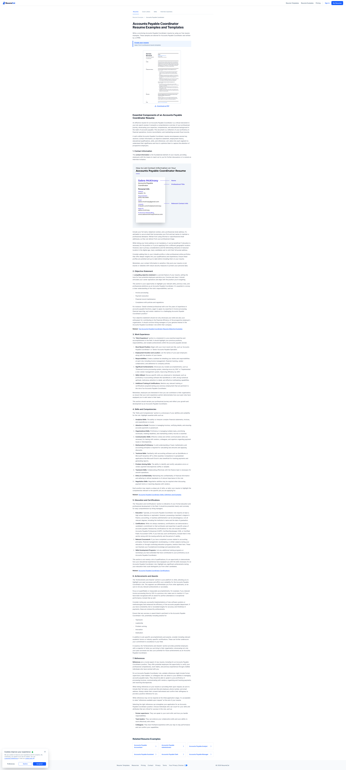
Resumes (135, 11)
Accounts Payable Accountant (140, 746)
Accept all (39, 764)
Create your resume (141, 43)
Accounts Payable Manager (198, 754)
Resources (135, 765)
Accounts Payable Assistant (144, 754)
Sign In (327, 3)
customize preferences (11, 758)
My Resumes (337, 3)
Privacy (157, 765)
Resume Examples (307, 3)
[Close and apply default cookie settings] (45, 752)
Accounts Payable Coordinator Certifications (154, 570)
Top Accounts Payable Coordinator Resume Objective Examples (160, 329)
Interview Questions (166, 11)
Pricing (318, 3)
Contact (150, 765)
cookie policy (29, 758)
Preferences (11, 764)
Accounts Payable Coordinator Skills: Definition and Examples (160, 495)
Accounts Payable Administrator (168, 746)
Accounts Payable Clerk (170, 754)
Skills (155, 11)
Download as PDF (163, 106)
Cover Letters (146, 11)
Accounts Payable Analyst (198, 746)
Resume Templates (292, 3)
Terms (165, 765)
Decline (25, 764)
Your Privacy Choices (176, 765)
